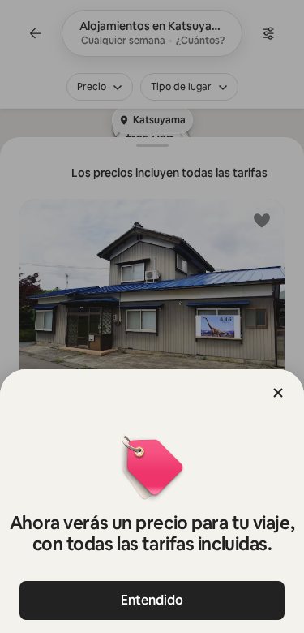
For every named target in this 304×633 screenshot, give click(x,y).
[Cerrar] (278, 392)
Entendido (152, 600)
